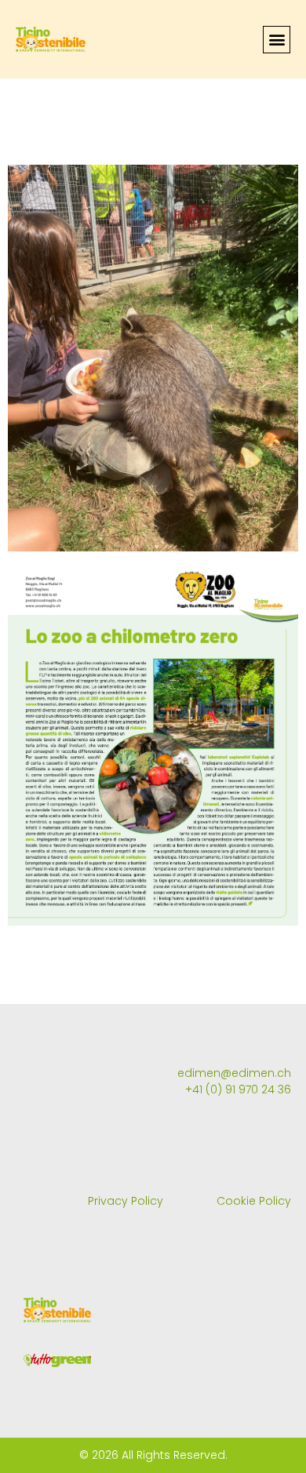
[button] (276, 39)
